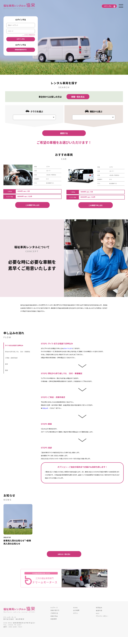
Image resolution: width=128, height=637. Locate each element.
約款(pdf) (45, 408)
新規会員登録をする (21, 50)
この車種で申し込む (32, 205)
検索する (64, 133)
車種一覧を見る (78, 96)
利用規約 (99, 607)
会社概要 (76, 610)
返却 (6, 370)
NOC (98, 613)
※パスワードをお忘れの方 (29, 34)
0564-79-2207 (67, 348)
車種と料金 (54, 616)
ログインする (21, 39)
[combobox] (34, 117)
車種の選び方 (55, 610)
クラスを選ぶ (36, 111)
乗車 (6, 364)
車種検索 (54, 619)
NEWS (75, 607)
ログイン (75, 613)
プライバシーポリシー (102, 616)
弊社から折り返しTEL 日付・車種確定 (17, 352)
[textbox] (14, 116)
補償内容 (99, 610)
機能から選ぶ (96, 111)
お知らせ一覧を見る (64, 554)
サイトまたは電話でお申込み (14, 346)
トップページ (54, 607)
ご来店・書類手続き (11, 358)
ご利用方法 (54, 613)
